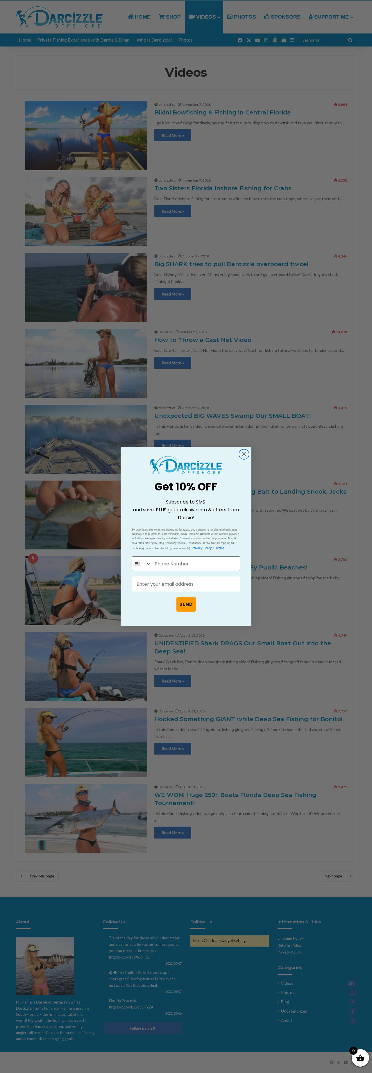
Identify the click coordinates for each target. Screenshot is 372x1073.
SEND (186, 604)
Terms (219, 548)
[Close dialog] (244, 454)
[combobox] (142, 564)
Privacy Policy (202, 548)
